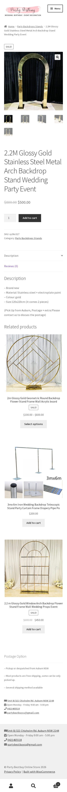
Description (11, 255)
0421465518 (13, 708)
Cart (52, 782)
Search (33, 786)
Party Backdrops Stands (30, 26)
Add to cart (30, 218)
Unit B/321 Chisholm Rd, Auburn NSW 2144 (31, 700)
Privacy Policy (12, 771)
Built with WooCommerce (39, 771)
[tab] (33, 256)
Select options (33, 424)
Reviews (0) (11, 266)
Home (11, 26)
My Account (11, 786)
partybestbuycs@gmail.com (23, 712)
